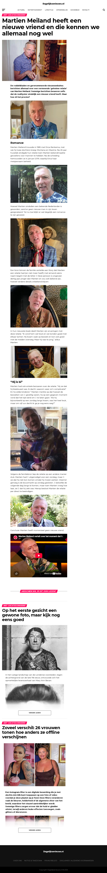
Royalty (85, 10)
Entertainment (35, 10)
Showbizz (75, 10)
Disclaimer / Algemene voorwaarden (77, 861)
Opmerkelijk (62, 10)
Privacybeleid (50, 861)
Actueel (21, 10)
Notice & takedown (33, 861)
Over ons (17, 861)
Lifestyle (49, 10)
